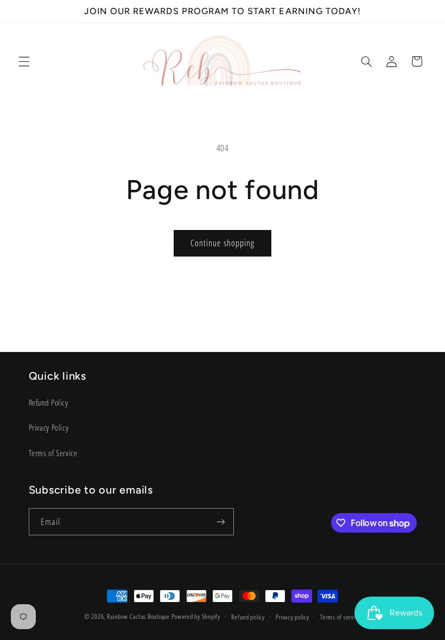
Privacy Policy (49, 427)
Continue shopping (222, 243)
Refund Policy (48, 402)
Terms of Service (53, 452)
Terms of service (340, 617)
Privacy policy (292, 617)
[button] (23, 61)
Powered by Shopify (195, 616)
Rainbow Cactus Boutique (138, 616)
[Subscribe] (220, 521)
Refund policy (248, 617)
